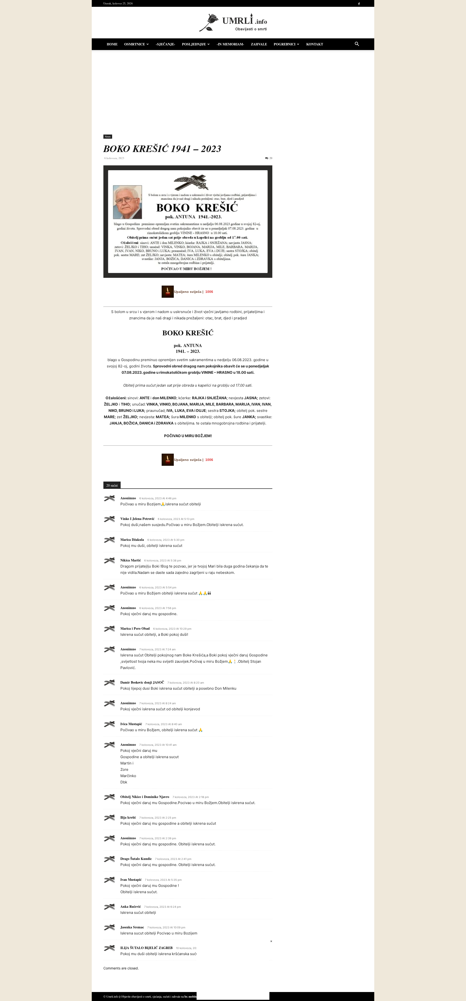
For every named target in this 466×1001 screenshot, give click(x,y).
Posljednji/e (194, 44)
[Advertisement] (233, 90)
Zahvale (259, 44)
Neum (108, 136)
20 (270, 158)
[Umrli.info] (233, 22)
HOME (112, 44)
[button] (357, 44)
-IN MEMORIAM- (230, 44)
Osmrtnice (134, 44)
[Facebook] (359, 3)
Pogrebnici (284, 44)
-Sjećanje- (165, 44)
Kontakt (314, 44)
